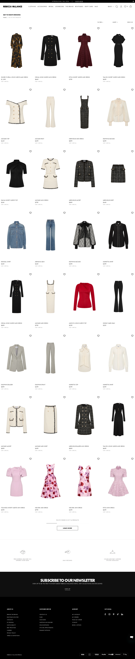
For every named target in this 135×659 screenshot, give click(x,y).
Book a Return (76, 625)
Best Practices (11, 627)
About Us (10, 609)
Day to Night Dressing (15, 17)
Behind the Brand (12, 614)
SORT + (115, 22)
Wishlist (74, 622)
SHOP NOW (79, 1)
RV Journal (10, 622)
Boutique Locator (13, 617)
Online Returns (44, 625)
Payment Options (45, 630)
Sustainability (11, 625)
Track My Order (77, 619)
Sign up (67, 589)
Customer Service (45, 609)
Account (75, 609)
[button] (117, 6)
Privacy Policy (11, 633)
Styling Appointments (46, 627)
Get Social (108, 609)
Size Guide (43, 619)
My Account (76, 614)
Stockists (10, 619)
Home (4, 17)
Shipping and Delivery (46, 622)
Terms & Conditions (13, 635)
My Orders (75, 617)
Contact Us (43, 614)
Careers (9, 630)
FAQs (41, 617)
